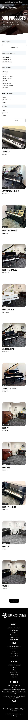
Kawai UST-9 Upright (9, 507)
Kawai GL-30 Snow (8, 310)
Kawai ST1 (5, 428)
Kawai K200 (6, 546)
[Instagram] (15, 701)
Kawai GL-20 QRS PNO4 (9, 270)
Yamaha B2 (5, 586)
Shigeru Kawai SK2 (8, 349)
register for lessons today (14, 2)
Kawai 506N (6, 467)
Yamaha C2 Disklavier (9, 388)
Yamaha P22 (6, 152)
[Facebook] (13, 701)
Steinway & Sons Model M (10, 191)
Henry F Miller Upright (10, 231)
